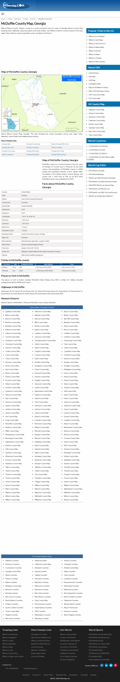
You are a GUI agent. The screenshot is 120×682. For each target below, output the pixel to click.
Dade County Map (41, 359)
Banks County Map (71, 315)
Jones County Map (71, 409)
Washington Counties (43, 615)
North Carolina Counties (73, 597)
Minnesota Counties (42, 586)
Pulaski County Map (42, 449)
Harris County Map (71, 395)
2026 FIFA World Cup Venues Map (101, 185)
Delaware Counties (42, 568)
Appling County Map (12, 311)
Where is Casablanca (38, 650)
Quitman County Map (13, 453)
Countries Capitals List (68, 644)
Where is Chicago (95, 58)
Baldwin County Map (42, 315)
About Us (26, 675)
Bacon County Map (71, 311)
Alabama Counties (12, 561)
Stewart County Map (42, 463)
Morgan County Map (42, 435)
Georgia (25, 19)
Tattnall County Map (71, 467)
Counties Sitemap (37, 656)
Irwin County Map (41, 402)
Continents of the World (69, 650)
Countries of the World (68, 647)
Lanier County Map (42, 413)
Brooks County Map (42, 326)
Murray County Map (71, 435)
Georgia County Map (33, 144)
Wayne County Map (12, 492)
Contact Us (36, 675)
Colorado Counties (71, 564)
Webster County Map (43, 492)
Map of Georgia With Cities (60, 144)
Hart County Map (11, 398)
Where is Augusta (7, 154)
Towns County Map (12, 478)
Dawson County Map (71, 359)
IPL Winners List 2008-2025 (99, 653)
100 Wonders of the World (70, 641)
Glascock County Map (43, 384)
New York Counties (42, 593)
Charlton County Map (72, 337)
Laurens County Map (71, 413)
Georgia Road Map (33, 154)
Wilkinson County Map (43, 500)
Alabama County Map (96, 110)
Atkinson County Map (43, 311)
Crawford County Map (72, 355)
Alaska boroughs (41, 561)
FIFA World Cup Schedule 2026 (100, 634)
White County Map (12, 496)
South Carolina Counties (14, 608)
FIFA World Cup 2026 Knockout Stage (103, 181)
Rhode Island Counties (72, 604)
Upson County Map (12, 485)
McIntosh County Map (43, 424)
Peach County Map (71, 442)
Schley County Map (71, 456)
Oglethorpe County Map (14, 442)
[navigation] (2, 14)
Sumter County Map (71, 463)
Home (3, 19)
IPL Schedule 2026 (96, 650)
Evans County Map (71, 373)
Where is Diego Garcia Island (12, 656)
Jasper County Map (12, 406)
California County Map (43, 564)
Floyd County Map (70, 377)
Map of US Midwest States (98, 87)
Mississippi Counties (71, 586)
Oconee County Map (71, 438)
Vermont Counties (71, 611)
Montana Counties (41, 589)
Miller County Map (12, 431)
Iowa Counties (69, 575)
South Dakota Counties (43, 608)
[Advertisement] (42, 52)
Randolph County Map (72, 453)
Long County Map (11, 420)
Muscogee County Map (13, 438)
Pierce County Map (42, 445)
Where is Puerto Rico (10, 653)
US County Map (94, 98)
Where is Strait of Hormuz (40, 641)
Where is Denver (95, 51)
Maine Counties (11, 582)
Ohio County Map (41, 600)
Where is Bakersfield (96, 47)
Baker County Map (12, 315)
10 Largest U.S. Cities (39, 634)
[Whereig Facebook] (102, 665)
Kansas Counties (11, 579)
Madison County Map (13, 427)
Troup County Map (71, 478)
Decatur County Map (13, 362)
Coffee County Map (12, 351)
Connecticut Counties (13, 568)
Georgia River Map (58, 151)
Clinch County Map (42, 348)
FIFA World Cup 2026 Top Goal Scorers (103, 192)
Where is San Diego (96, 40)
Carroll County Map (12, 337)
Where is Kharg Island (68, 634)
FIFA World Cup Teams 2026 (99, 644)
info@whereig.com (30, 668)
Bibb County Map (41, 322)
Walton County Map (71, 485)
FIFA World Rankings (96, 174)
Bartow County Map (42, 319)
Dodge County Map (71, 362)
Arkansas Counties (12, 564)
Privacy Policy (48, 675)
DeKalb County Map (42, 362)
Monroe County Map (71, 431)
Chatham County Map (13, 340)
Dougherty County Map (43, 366)
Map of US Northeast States (99, 91)
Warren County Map (42, 489)
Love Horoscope (37, 647)
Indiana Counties (41, 575)
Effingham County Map (72, 369)
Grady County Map (42, 387)
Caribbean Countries (67, 653)
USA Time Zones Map (97, 95)
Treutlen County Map (43, 478)
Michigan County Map (13, 586)
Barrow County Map (12, 319)
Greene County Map (71, 387)
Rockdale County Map (43, 456)
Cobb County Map (70, 348)
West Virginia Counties (72, 615)
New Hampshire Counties (73, 593)
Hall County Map (70, 391)
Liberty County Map (42, 416)
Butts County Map (71, 330)
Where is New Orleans (97, 62)
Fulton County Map (71, 380)
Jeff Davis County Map (43, 406)
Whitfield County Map (43, 496)
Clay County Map (70, 344)
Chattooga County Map (72, 340)
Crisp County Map (12, 359)
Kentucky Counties (42, 579)
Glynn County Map (71, 384)
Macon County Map (71, 424)
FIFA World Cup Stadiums (98, 647)
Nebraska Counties (71, 589)
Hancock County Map (13, 395)
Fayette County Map (42, 377)
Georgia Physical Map (59, 154)
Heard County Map (42, 398)
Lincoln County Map (71, 416)
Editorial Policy (61, 675)
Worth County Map (71, 500)
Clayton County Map (13, 348)
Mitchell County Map (42, 431)
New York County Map (97, 131)
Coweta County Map (42, 355)
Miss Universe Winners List (41, 637)
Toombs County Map (71, 474)
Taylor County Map (12, 471)
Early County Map (11, 369)
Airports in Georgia (33, 147)
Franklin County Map (42, 380)
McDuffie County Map (13, 424)
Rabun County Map (42, 453)
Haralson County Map (43, 395)
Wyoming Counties (42, 618)
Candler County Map (71, 333)
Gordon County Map (12, 387)
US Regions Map (95, 84)
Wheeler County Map (72, 492)
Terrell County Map (71, 471)
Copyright (84, 675)
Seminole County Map (43, 460)
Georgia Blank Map (33, 151)
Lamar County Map (12, 413)
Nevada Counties (11, 593)
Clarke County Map (42, 344)
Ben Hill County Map (71, 319)
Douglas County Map (71, 366)
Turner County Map (12, 482)
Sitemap (93, 675)
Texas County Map (12, 611)
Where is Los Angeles (97, 36)
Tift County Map (41, 474)
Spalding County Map (72, 460)
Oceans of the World (67, 637)
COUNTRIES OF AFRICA (98, 153)
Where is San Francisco (97, 43)
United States (94, 73)
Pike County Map (70, 445)
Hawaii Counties (41, 571)
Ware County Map (12, 489)
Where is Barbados (9, 644)
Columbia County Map (72, 351)
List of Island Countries (68, 656)
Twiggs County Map (42, 482)
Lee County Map (11, 416)
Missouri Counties (12, 589)
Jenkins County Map (12, 409)
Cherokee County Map (13, 344)
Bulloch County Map (12, 330)
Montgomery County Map (14, 435)
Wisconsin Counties (12, 618)
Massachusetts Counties (73, 582)
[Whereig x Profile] (111, 665)
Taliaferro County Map (43, 467)
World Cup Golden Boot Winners (101, 196)
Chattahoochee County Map (45, 340)
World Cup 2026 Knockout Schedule (102, 178)
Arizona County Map (96, 113)
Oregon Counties (11, 604)
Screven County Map (13, 460)
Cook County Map (12, 355)
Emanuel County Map (42, 373)
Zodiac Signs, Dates (38, 653)
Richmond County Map (13, 456)
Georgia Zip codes (8, 147)
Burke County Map (41, 330)
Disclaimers (73, 675)
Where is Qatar (8, 641)
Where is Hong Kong (10, 634)
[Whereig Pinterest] (115, 665)
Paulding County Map (42, 442)
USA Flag (92, 80)
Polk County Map (11, 449)
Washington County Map (73, 489)
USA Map (92, 77)
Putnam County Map (71, 449)
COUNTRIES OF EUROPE (98, 146)
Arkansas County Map (97, 117)
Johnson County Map (42, 409)
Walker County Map (42, 485)
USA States (17, 19)
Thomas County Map (13, 474)
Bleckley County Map (71, 322)
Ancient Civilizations (67, 660)
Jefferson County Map (72, 406)
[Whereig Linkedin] (106, 665)
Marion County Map (42, 427)
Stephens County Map (13, 463)
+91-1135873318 (11, 668)
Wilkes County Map (12, 500)
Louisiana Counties (71, 579)
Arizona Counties (70, 561)
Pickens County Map (13, 445)
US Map (9, 19)
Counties (33, 19)
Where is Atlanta (57, 147)
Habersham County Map (43, 391)
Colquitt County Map (42, 351)
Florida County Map (71, 568)
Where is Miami (94, 54)
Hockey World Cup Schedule (99, 660)
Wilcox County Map (71, 496)
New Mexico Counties (43, 597)
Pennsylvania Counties (43, 604)
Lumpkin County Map (71, 420)
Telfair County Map (42, 471)
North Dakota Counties (13, 600)
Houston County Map (13, 402)
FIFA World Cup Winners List (99, 189)
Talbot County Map (12, 467)
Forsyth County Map (12, 380)
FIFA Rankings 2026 (96, 641)
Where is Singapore (9, 637)
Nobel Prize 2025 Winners (40, 644)
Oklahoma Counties (71, 600)
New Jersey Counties (13, 597)
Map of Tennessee (71, 608)
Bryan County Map (71, 326)
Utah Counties (40, 611)
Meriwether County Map (73, 427)
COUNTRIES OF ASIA (97, 150)
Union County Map (71, 482)
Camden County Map (42, 333)
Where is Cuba (7, 650)
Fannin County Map (12, 377)
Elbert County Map (12, 373)
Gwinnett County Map (13, 391)
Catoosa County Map (42, 337)
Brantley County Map (13, 326)
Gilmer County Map (12, 384)
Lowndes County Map (43, 420)
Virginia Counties (11, 615)
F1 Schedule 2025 (95, 656)
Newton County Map (42, 438)
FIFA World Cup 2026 (96, 171)
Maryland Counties (42, 582)
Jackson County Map (71, 402)
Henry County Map (71, 398)
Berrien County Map (12, 322)
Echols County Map (42, 369)
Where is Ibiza (7, 647)
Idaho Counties (69, 571)
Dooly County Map (12, 366)
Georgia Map (6, 144)
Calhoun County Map (13, 333)
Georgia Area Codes (8, 151)
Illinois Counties (11, 575)
